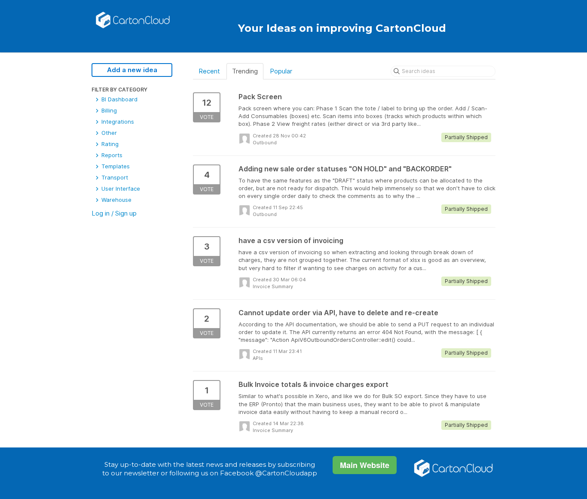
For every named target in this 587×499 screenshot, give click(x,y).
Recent (209, 71)
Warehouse (115, 199)
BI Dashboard (119, 99)
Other (108, 132)
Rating (109, 143)
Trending (245, 71)
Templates (115, 166)
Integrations (117, 121)
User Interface (120, 188)
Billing (108, 110)
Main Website (364, 465)
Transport (114, 177)
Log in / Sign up (114, 213)
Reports (111, 155)
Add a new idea (132, 70)
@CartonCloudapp (286, 473)
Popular (281, 71)
